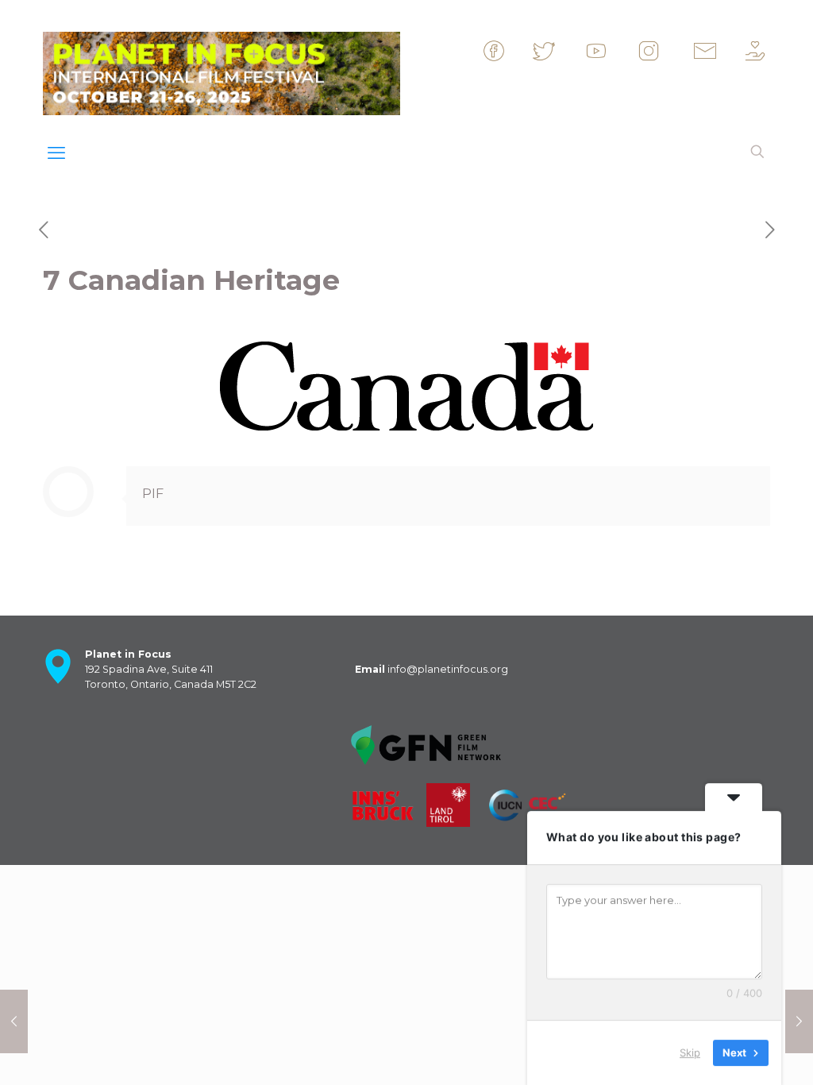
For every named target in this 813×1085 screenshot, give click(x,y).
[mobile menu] (56, 153)
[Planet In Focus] (221, 69)
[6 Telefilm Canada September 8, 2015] (14, 1021)
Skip (690, 1052)
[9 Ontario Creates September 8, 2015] (799, 1021)
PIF (153, 493)
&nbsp (519, 58)
